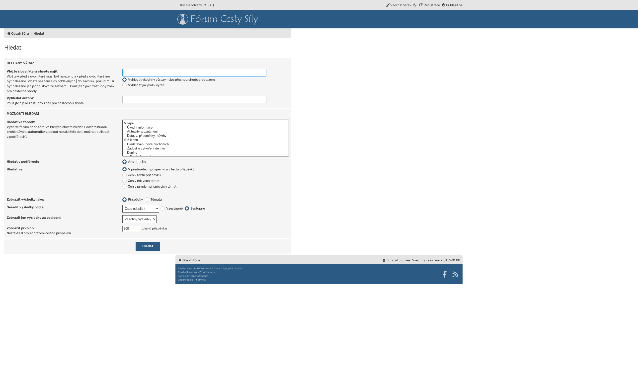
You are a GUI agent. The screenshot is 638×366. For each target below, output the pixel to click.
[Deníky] (206, 153)
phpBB (197, 268)
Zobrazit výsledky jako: (25, 199)
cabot (204, 276)
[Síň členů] (206, 140)
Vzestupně (174, 208)
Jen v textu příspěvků (144, 175)
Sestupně (197, 208)
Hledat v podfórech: (23, 161)
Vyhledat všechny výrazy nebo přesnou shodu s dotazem (171, 79)
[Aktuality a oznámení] (206, 132)
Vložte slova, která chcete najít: (33, 71)
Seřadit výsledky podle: (26, 207)
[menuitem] (208, 5)
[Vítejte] (206, 123)
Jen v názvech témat (143, 181)
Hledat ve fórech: (21, 122)
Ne (143, 161)
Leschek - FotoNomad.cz (202, 272)
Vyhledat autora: (20, 98)
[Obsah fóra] (240, 19)
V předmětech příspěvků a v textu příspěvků (161, 169)
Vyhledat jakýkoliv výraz (145, 85)
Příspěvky (135, 199)
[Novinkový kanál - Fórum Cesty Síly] (455, 274)
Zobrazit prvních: (21, 228)
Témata (156, 199)
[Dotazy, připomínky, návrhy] (206, 136)
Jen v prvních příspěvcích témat (151, 186)
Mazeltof (195, 276)
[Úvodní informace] (206, 128)
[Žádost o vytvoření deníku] (206, 148)
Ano (130, 161)
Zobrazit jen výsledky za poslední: (34, 218)
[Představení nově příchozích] (206, 144)
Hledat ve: (15, 169)
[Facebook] (444, 274)
